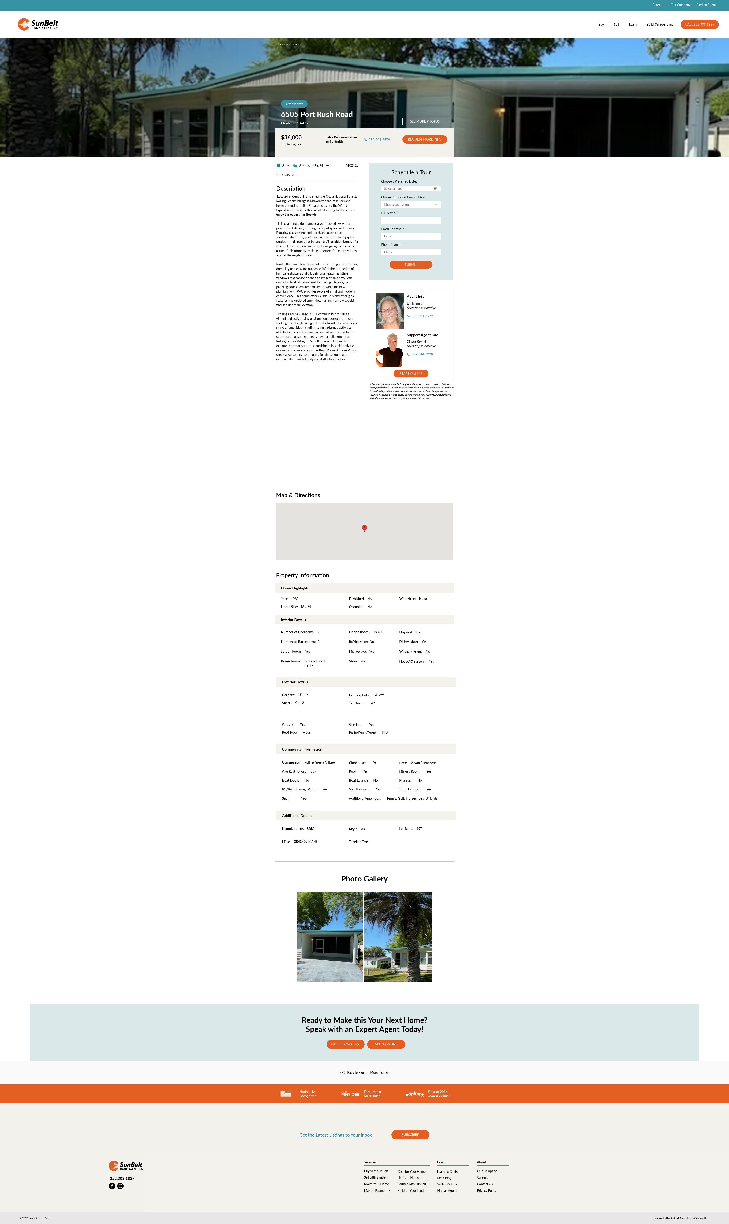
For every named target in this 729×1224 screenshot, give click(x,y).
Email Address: (391, 228)
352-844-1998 (422, 354)
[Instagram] (120, 1186)
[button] (603, 24)
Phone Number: (392, 244)
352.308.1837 (122, 1178)
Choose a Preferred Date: (399, 181)
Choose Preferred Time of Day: (403, 197)
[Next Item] (425, 937)
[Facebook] (112, 1186)
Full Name (388, 212)
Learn (441, 1162)
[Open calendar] (435, 188)
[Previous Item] (303, 937)
